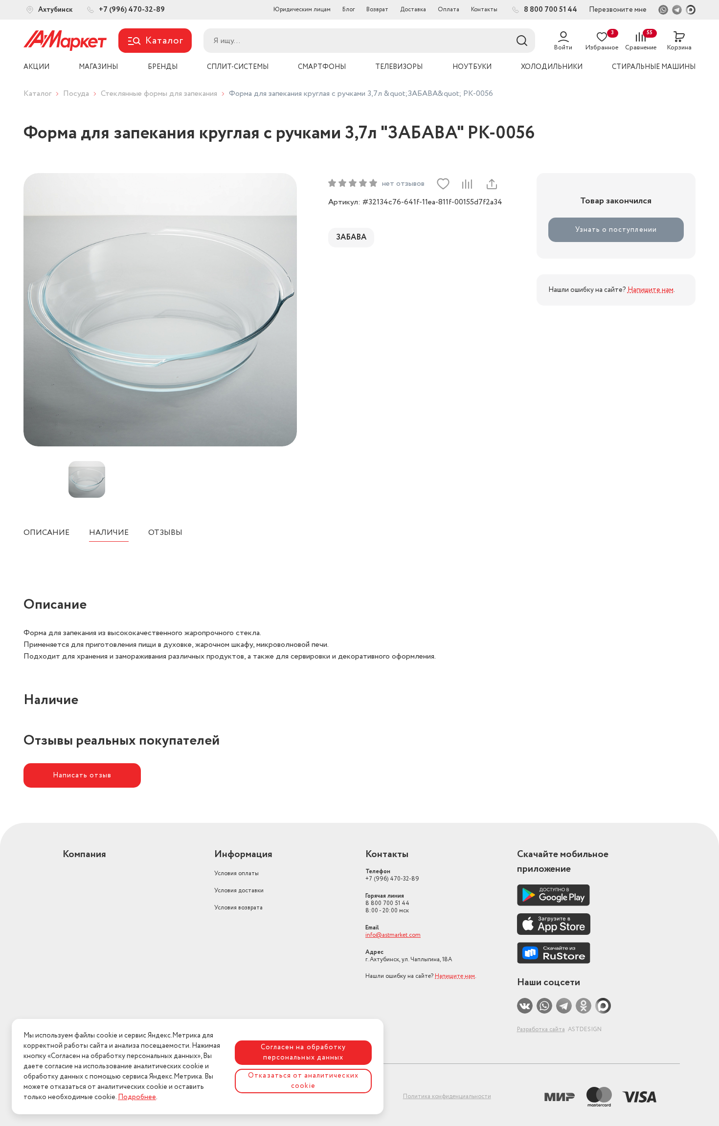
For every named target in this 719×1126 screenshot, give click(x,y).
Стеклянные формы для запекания (159, 93)
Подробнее (137, 1097)
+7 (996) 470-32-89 (392, 875)
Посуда (76, 93)
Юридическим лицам (302, 9)
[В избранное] (443, 184)
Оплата (448, 9)
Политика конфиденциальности (447, 1096)
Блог (348, 9)
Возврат (377, 9)
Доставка (413, 9)
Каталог (37, 93)
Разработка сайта (541, 1029)
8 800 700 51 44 (387, 903)
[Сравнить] (467, 184)
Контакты (484, 9)
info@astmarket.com (393, 935)
